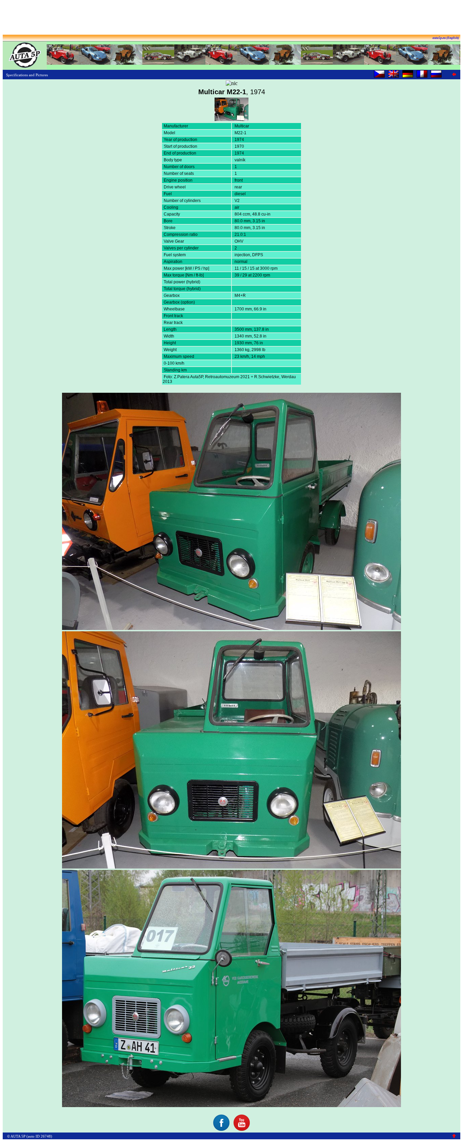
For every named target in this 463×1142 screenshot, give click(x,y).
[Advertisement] (231, 18)
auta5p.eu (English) (445, 38)
